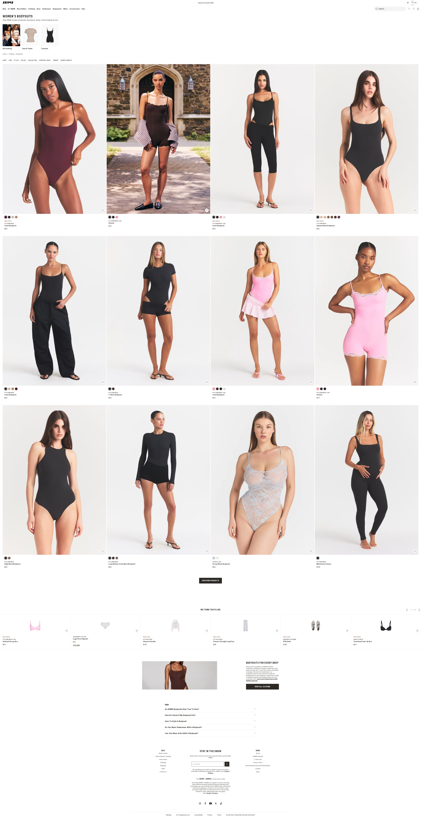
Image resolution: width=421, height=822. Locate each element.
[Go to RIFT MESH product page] (386, 626)
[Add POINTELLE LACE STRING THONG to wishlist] (137, 631)
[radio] (5, 217)
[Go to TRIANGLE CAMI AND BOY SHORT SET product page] (175, 626)
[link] (262, 689)
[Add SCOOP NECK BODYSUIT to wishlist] (311, 551)
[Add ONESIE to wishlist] (207, 210)
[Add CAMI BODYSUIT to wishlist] (102, 210)
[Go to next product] (419, 610)
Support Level (45, 60)
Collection (32, 60)
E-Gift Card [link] (257, 778)
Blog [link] (257, 790)
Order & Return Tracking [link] (163, 775)
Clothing (11, 54)
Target (55, 60)
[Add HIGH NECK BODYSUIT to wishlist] (102, 551)
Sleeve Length (66, 60)
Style (16, 60)
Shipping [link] (163, 784)
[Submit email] (227, 782)
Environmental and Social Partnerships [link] (258, 784)
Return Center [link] (163, 772)
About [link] (258, 772)
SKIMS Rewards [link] (258, 775)
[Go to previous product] (407, 610)
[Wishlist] (409, 8)
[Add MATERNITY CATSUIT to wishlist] (415, 551)
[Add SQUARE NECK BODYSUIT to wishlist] (415, 210)
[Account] (413, 8)
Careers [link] (257, 787)
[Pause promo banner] (408, 2)
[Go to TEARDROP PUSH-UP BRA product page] (35, 626)
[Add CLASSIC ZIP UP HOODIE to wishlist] (277, 631)
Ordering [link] (163, 781)
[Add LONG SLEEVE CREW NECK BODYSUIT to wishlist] (207, 551)
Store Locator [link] (257, 781)
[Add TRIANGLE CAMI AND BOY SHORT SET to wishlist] (207, 631)
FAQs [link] (163, 787)
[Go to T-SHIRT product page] (316, 626)
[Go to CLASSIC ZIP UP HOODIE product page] (246, 626)
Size (10, 60)
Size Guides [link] (163, 778)
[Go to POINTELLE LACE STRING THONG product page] (105, 626)
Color (23, 60)
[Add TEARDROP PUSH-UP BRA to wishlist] (66, 631)
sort (5, 60)
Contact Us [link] (163, 790)
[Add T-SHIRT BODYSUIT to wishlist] (207, 382)
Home (5, 54)
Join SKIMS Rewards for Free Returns (206, 2)
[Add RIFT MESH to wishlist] (417, 631)
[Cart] (418, 8)
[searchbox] (392, 8)
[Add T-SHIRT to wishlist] (347, 631)
